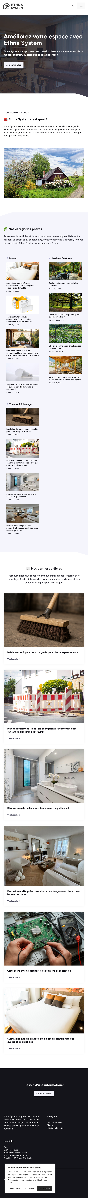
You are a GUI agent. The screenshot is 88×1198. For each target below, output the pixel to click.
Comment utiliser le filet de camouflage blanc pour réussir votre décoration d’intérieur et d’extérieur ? (22, 353)
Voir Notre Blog (13, 65)
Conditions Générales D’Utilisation (18, 1158)
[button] (73, 6)
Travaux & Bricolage (55, 1128)
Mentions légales (11, 1150)
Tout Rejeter (29, 1188)
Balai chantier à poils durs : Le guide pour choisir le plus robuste (22, 430)
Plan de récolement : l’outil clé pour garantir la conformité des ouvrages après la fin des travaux (22, 462)
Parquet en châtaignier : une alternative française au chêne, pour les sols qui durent (22, 528)
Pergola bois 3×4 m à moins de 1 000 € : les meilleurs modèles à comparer (65, 378)
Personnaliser (15, 1188)
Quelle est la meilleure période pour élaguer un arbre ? (64, 315)
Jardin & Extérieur (54, 1122)
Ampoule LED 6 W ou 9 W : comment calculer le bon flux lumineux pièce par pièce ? (22, 386)
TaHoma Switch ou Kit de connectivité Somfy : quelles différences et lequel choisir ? (19, 319)
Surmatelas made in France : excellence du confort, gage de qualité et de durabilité (19, 285)
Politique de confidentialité (15, 1155)
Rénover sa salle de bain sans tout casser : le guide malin (21, 495)
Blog (6, 1147)
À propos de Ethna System (15, 1152)
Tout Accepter (44, 1188)
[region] (30, 1178)
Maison (50, 1125)
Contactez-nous (44, 1093)
